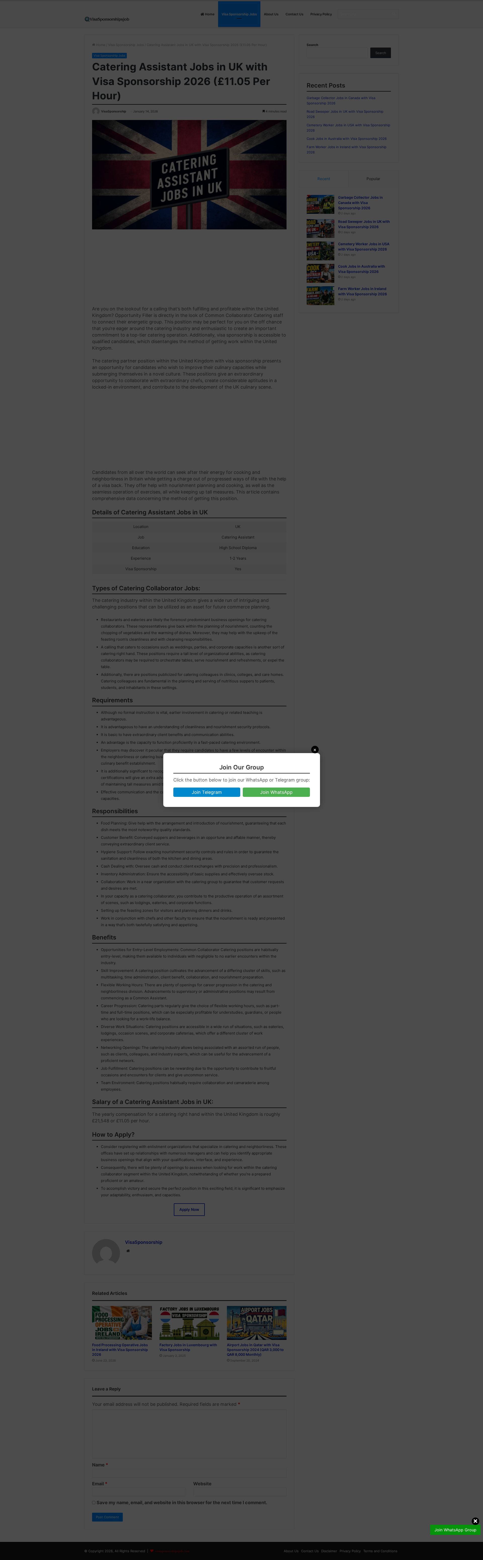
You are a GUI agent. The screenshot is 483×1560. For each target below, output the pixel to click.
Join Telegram (207, 792)
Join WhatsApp (276, 792)
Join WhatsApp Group (455, 1529)
